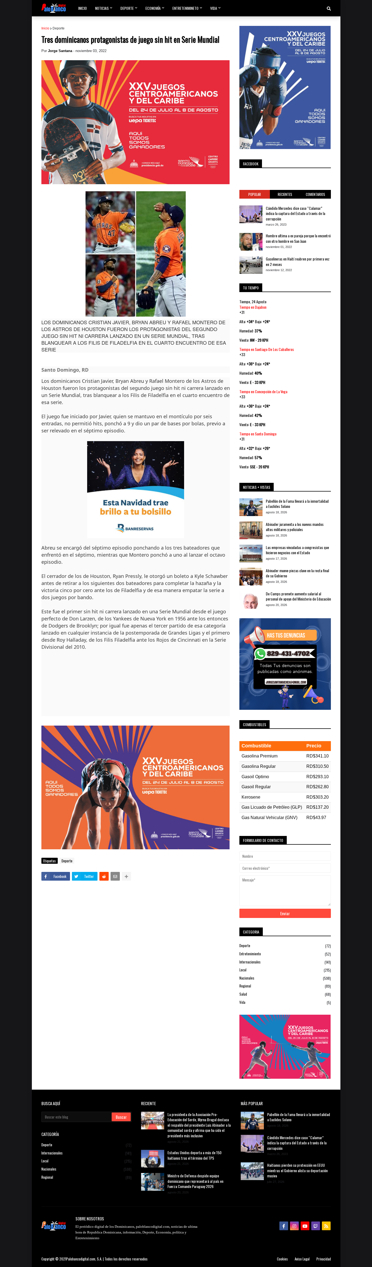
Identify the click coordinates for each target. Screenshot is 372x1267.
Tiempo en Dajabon (252, 307)
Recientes (285, 194)
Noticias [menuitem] (102, 8)
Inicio (45, 28)
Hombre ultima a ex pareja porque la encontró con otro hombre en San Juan (298, 238)
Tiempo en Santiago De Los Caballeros (266, 349)
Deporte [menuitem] (127, 8)
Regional (285, 986)
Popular (254, 194)
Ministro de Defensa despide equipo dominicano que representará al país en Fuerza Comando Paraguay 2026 (195, 1181)
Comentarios (315, 194)
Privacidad (323, 1259)
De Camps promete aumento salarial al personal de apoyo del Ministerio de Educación (298, 596)
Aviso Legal (302, 1259)
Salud (285, 994)
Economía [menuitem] (153, 8)
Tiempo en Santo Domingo (257, 434)
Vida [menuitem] (213, 8)
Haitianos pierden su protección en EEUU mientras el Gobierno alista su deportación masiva (297, 1170)
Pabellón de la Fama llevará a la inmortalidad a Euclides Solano (297, 503)
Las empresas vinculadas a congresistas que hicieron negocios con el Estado (297, 550)
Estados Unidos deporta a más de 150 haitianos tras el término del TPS (194, 1155)
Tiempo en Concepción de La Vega (263, 391)
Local (285, 970)
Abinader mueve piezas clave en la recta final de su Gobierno (297, 573)
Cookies (282, 1259)
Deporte (59, 28)
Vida (285, 1002)
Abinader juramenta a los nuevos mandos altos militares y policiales (295, 527)
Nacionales (285, 978)
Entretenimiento (285, 954)
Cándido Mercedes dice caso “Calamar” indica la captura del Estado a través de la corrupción (295, 213)
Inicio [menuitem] (82, 8)
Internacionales (285, 962)
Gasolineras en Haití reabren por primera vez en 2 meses (298, 261)
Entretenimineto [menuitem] (185, 8)
